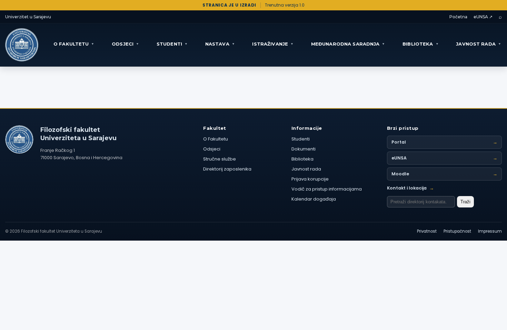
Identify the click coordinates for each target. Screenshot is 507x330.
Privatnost (427, 231)
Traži (465, 201)
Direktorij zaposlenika (227, 169)
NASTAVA (220, 44)
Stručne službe (219, 159)
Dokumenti (303, 149)
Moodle (444, 174)
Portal (444, 142)
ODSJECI (125, 44)
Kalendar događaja (313, 199)
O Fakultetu (215, 139)
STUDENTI (172, 44)
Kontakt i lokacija (410, 188)
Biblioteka (302, 159)
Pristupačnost (457, 231)
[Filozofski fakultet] (19, 139)
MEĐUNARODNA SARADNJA (348, 44)
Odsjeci (211, 149)
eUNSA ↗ (483, 16)
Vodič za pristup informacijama (326, 189)
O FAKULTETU (74, 44)
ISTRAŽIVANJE (273, 44)
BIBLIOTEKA (420, 44)
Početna (458, 16)
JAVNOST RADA (478, 44)
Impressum (490, 231)
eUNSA (444, 158)
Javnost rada (306, 169)
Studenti (300, 139)
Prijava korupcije (310, 179)
